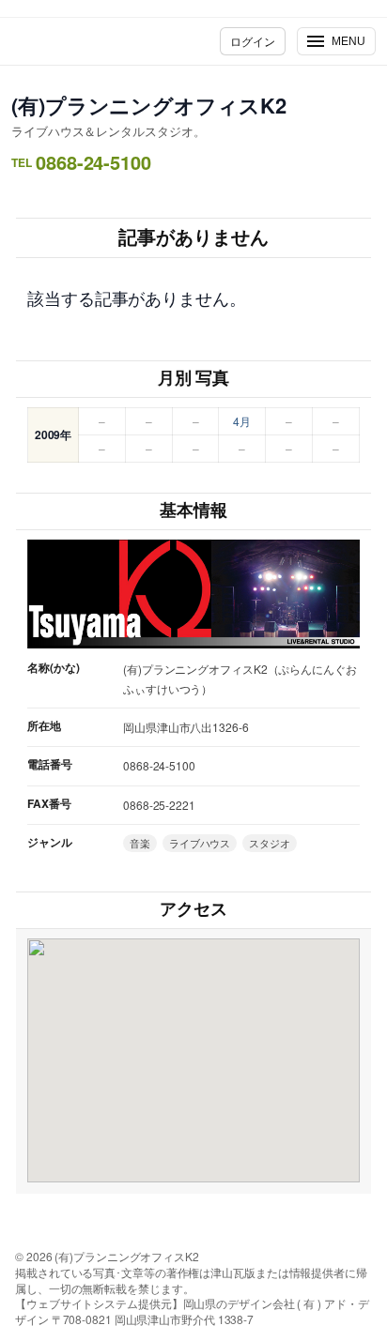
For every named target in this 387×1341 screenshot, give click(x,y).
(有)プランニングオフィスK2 (148, 105)
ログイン (252, 41)
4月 (242, 421)
